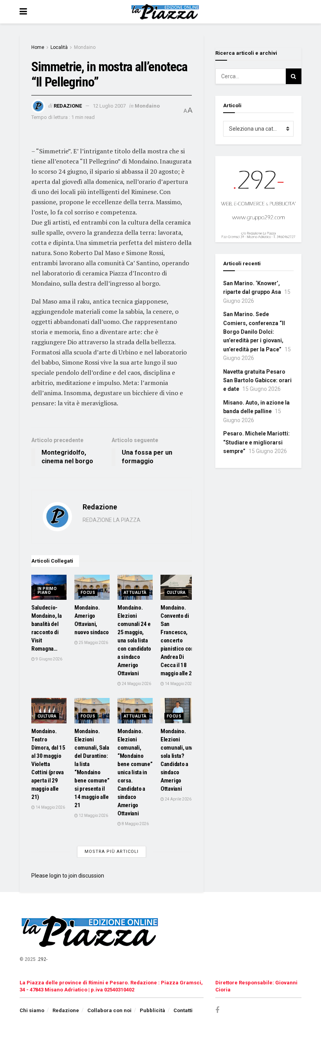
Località (59, 47)
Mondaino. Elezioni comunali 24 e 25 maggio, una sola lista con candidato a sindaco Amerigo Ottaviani (134, 640)
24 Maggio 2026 (136, 684)
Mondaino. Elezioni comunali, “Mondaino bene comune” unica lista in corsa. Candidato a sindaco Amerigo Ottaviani (134, 772)
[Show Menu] (23, 11)
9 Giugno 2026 (48, 659)
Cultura (176, 592)
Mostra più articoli (112, 851)
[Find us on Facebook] (217, 1010)
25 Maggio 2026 (93, 642)
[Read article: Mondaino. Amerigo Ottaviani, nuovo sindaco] (92, 587)
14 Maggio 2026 (179, 684)
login (55, 875)
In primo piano (47, 590)
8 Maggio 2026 (135, 824)
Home (37, 47)
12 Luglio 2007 (109, 106)
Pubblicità (152, 1010)
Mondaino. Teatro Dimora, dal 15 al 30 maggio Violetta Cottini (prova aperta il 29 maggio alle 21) (48, 764)
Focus (88, 592)
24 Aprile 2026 (177, 799)
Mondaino (85, 47)
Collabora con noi (109, 1010)
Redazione (68, 106)
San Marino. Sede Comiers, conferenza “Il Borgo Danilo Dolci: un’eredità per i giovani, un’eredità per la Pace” (254, 332)
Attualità (135, 592)
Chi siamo (32, 1010)
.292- (42, 959)
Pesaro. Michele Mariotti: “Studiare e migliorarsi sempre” (256, 442)
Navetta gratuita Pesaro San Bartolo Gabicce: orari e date (257, 380)
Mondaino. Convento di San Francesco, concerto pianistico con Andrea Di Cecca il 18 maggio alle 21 (177, 640)
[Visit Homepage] (166, 12)
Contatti (183, 1010)
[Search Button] (293, 76)
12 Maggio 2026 (93, 815)
